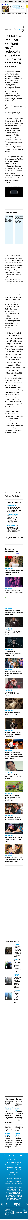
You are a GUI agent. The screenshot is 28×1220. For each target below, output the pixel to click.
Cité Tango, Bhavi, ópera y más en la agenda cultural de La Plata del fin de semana (14, 528)
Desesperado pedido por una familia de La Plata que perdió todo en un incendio (14, 508)
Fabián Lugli (16, 496)
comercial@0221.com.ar (14, 1199)
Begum (12, 1172)
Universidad (10, 13)
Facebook (13, 1155)
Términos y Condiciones (14, 1178)
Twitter (17, 1155)
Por (7, 106)
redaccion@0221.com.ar (14, 1198)
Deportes (10, 1167)
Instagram (9, 1155)
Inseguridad (18, 1)
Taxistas (8, 496)
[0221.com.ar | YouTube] (19, 2)
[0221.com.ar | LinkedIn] (22, 2)
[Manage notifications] (24, 1210)
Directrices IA (9, 1183)
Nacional (7, 1165)
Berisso (14, 1165)
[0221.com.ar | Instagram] (10, 2)
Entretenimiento (14, 1175)
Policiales (17, 1160)
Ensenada (20, 1165)
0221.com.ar (8, 29)
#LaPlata (17, 365)
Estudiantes (19, 13)
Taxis (21, 493)
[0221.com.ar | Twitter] (16, 2)
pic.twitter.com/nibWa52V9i (15, 368)
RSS (15, 1183)
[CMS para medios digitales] (19, 1212)
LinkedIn (24, 1155)
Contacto (20, 1183)
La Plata (15, 29)
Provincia (18, 1162)
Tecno (16, 1172)
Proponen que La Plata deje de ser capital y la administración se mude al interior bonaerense (12, 518)
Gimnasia (10, 1170)
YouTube (21, 1155)
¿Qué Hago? (17, 1170)
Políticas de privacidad (14, 1181)
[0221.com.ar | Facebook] (13, 2)
